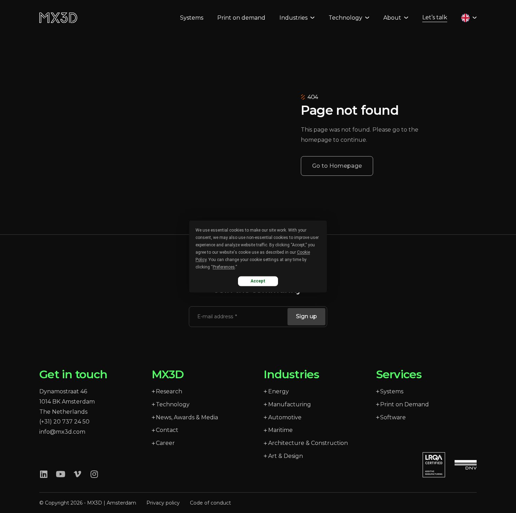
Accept (258, 281)
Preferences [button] (224, 267)
